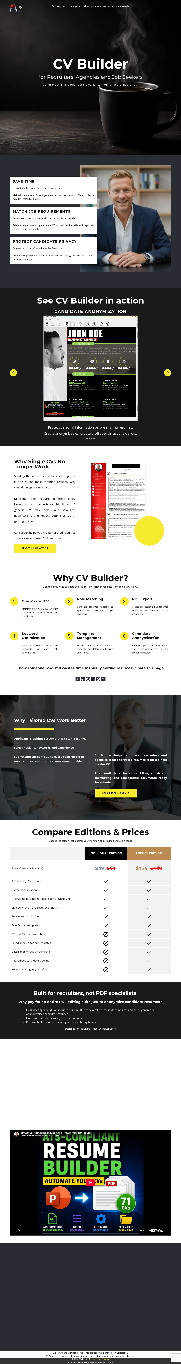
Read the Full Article (115, 793)
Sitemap (105, 1359)
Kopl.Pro (96, 1359)
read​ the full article (35, 548)
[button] (13, 372)
